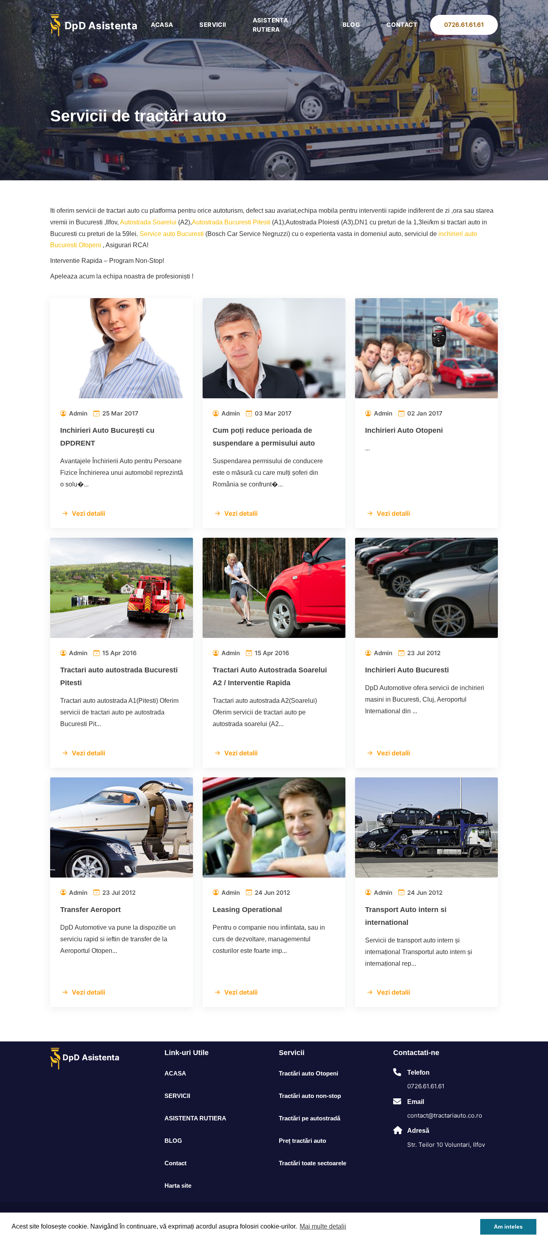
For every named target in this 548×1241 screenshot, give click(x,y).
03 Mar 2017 (272, 413)
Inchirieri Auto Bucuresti (407, 670)
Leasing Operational (247, 910)
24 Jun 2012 (271, 892)
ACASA (162, 24)
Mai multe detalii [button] (323, 1226)
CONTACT (401, 24)
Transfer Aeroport (90, 910)
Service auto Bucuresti (172, 233)
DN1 (361, 222)
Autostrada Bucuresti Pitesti (231, 222)
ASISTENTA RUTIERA (270, 24)
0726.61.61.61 (464, 24)
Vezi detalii (88, 513)
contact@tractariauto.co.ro (444, 1115)
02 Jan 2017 (424, 413)
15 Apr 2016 (119, 653)
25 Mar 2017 (119, 413)
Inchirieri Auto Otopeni (404, 430)
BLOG (351, 24)
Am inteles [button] (508, 1226)
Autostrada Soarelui (148, 222)
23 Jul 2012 (423, 653)
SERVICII (212, 24)
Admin (77, 413)
